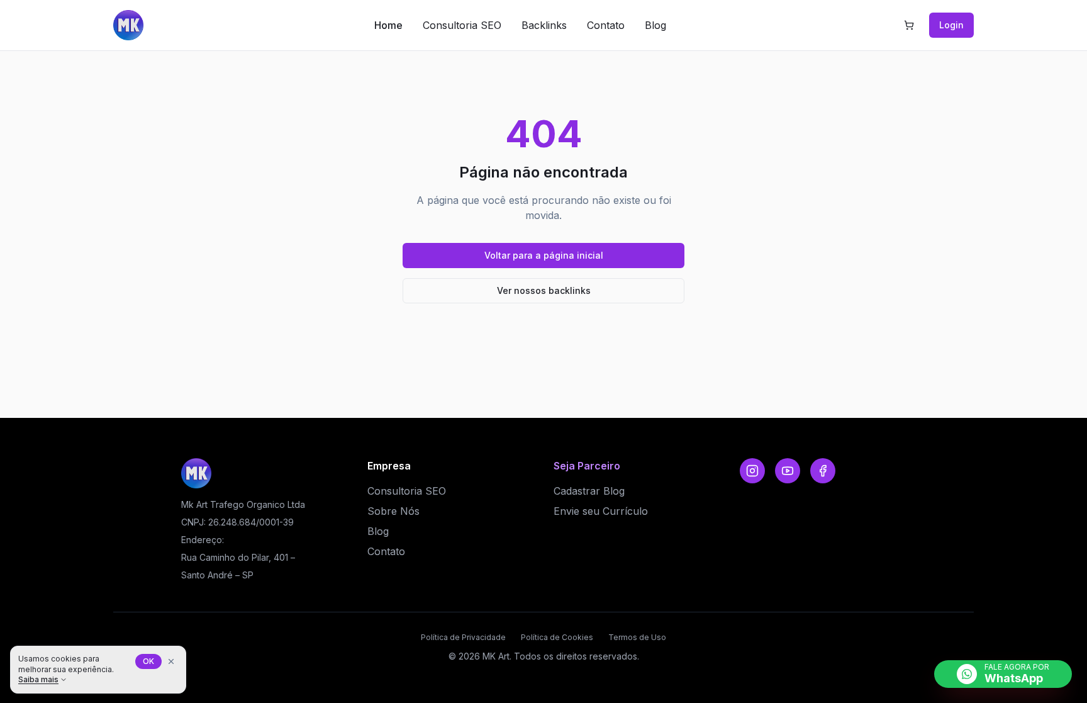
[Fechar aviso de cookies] (171, 661)
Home (388, 25)
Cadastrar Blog (589, 491)
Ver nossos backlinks (544, 290)
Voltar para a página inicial (543, 255)
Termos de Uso (637, 637)
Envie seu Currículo (601, 511)
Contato (606, 25)
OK (148, 661)
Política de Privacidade (463, 637)
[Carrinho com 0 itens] (909, 25)
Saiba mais (38, 679)
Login (951, 25)
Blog (655, 25)
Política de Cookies (557, 637)
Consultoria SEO (462, 25)
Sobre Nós (393, 511)
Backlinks (544, 25)
